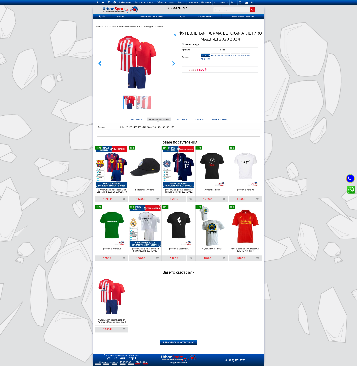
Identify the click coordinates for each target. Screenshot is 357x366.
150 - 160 (245, 55)
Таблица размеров (166, 2)
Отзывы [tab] (199, 119)
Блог (233, 2)
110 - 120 (205, 55)
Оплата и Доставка (144, 2)
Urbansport (101, 26)
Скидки (181, 2)
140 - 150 (235, 55)
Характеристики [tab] (159, 119)
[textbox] (234, 9)
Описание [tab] (136, 119)
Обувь (182, 16)
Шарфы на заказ (206, 16)
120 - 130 (215, 55)
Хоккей (120, 16)
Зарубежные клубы (127, 26)
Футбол (102, 16)
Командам (193, 2)
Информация (125, 2)
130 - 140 (225, 55)
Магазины (206, 2)
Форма (160, 26)
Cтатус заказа (221, 2)
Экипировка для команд (151, 16)
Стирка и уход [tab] (219, 119)
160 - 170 (205, 59)
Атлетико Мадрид (146, 26)
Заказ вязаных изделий (243, 16)
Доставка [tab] (181, 119)
